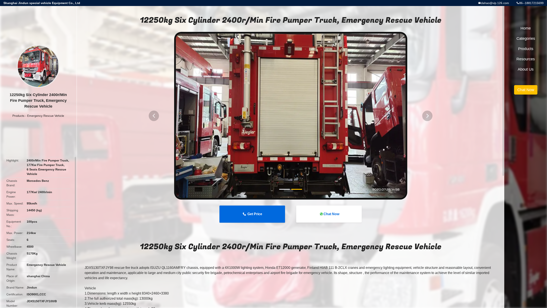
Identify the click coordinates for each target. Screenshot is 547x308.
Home (526, 28)
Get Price (254, 214)
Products (18, 115)
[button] (154, 116)
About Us (526, 69)
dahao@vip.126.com (495, 3)
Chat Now (331, 214)
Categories (525, 38)
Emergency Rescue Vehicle (45, 115)
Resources (525, 59)
